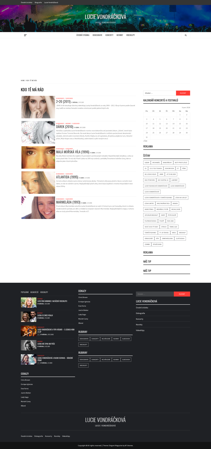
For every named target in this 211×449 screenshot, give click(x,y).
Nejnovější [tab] (34, 292)
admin (77, 127)
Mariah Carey (26, 401)
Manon (175, 203)
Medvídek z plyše (162, 209)
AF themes (129, 445)
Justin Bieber (26, 393)
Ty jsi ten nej (164, 233)
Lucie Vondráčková (51, 2)
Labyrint (175, 180)
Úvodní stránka (26, 2)
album (147, 163)
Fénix (184, 168)
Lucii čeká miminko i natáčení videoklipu (52, 301)
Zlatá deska (180, 238)
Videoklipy (130, 35)
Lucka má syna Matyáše (46, 343)
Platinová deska (150, 221)
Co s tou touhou (156, 168)
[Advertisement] (105, 56)
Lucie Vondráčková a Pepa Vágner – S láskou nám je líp (55, 330)
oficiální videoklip (151, 215)
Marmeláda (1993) (68, 202)
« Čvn (145, 141)
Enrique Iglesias (27, 384)
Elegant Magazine (115, 445)
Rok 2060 (170, 221)
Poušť (162, 221)
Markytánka (149, 209)
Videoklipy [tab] (44, 292)
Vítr (157, 238)
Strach (163, 227)
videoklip (182, 233)
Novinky (120, 35)
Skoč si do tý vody (151, 227)
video (174, 233)
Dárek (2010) (64, 126)
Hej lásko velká (150, 174)
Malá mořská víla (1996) (72, 151)
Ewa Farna (24, 388)
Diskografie (97, 35)
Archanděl (156, 163)
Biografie (38, 2)
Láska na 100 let (181, 198)
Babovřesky (167, 163)
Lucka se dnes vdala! (45, 315)
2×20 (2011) (63, 101)
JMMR (161, 174)
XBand (23, 406)
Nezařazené (106, 339)
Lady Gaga (24, 397)
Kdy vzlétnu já (163, 180)
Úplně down (157, 244)
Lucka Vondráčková (152, 192)
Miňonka (75, 102)
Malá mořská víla (163, 203)
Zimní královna (167, 238)
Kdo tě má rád (150, 180)
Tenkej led (173, 227)
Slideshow (69, 98)
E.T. (178, 168)
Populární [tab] (25, 292)
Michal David (175, 209)
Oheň (163, 215)
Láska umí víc (149, 203)
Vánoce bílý (149, 238)
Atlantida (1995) (67, 176)
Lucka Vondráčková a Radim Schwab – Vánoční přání (55, 359)
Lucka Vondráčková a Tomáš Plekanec (158, 198)
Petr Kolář (172, 215)
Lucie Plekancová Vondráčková (156, 186)
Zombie (147, 244)
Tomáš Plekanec (150, 233)
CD (145, 168)
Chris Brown (25, 380)
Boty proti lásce (181, 163)
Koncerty (109, 35)
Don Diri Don (169, 168)
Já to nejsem (171, 174)
